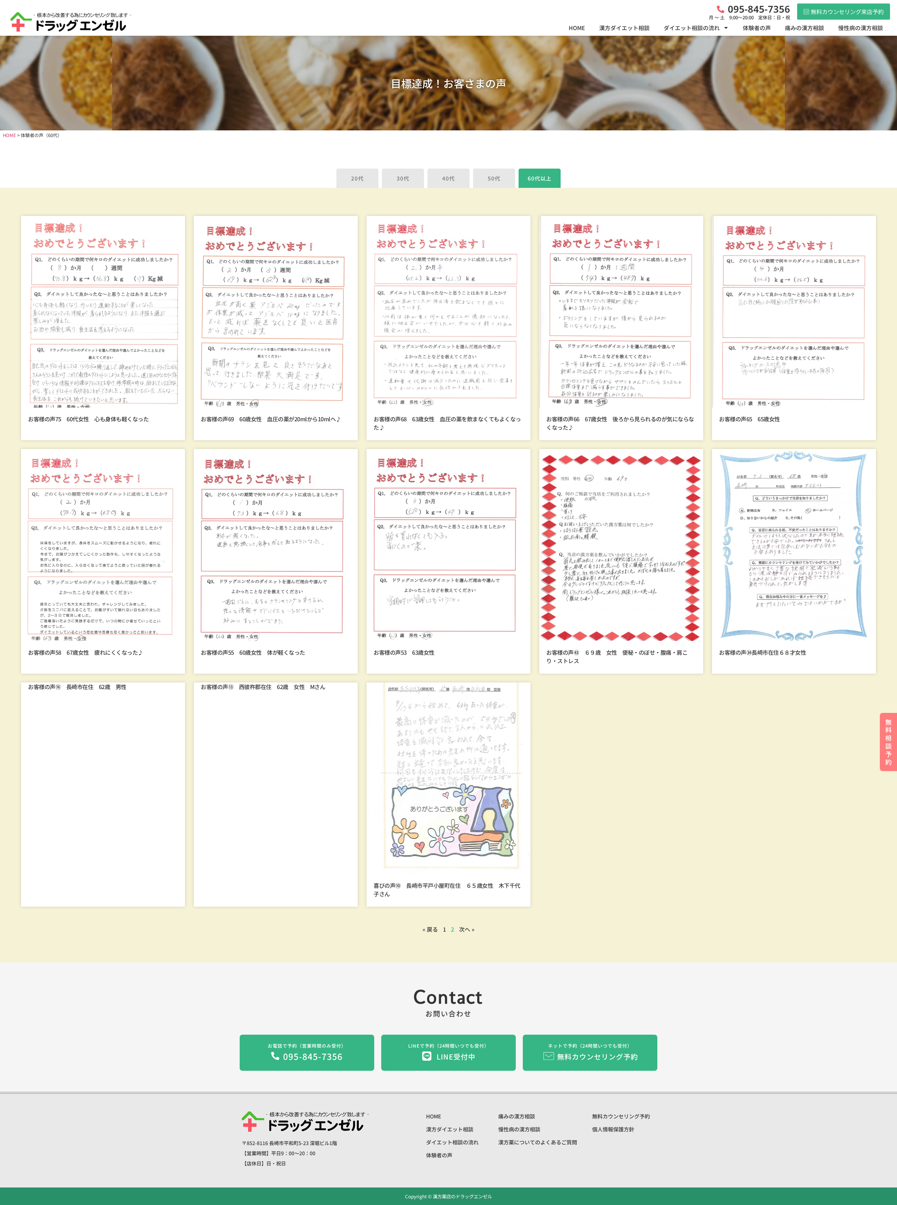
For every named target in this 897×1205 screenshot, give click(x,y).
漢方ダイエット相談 (624, 27)
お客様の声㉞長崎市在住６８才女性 (762, 652)
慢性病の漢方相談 (860, 27)
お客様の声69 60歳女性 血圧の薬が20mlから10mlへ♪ (271, 419)
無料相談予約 (888, 742)
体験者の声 (757, 27)
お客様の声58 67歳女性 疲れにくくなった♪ (85, 652)
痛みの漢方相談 (804, 27)
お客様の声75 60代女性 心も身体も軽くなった (88, 419)
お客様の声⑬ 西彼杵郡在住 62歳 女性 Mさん (263, 686)
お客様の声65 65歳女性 (749, 419)
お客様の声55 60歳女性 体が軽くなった (253, 652)
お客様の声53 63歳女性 (404, 652)
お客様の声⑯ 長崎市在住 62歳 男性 (77, 686)
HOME (577, 27)
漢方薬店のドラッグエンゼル (462, 1196)
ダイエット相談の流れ (692, 27)
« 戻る (430, 929)
